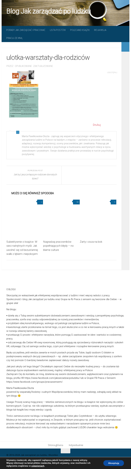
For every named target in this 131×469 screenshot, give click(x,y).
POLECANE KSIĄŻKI (80, 30)
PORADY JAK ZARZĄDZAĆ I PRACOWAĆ (25, 30)
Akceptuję (113, 463)
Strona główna (55, 445)
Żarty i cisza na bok (91, 241)
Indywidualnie (76, 445)
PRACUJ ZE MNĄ (14, 38)
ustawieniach (37, 466)
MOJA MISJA (100, 30)
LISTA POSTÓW (58, 30)
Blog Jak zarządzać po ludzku (48, 11)
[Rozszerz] (125, 47)
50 (78, 202)
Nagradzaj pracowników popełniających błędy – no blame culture (58, 245)
